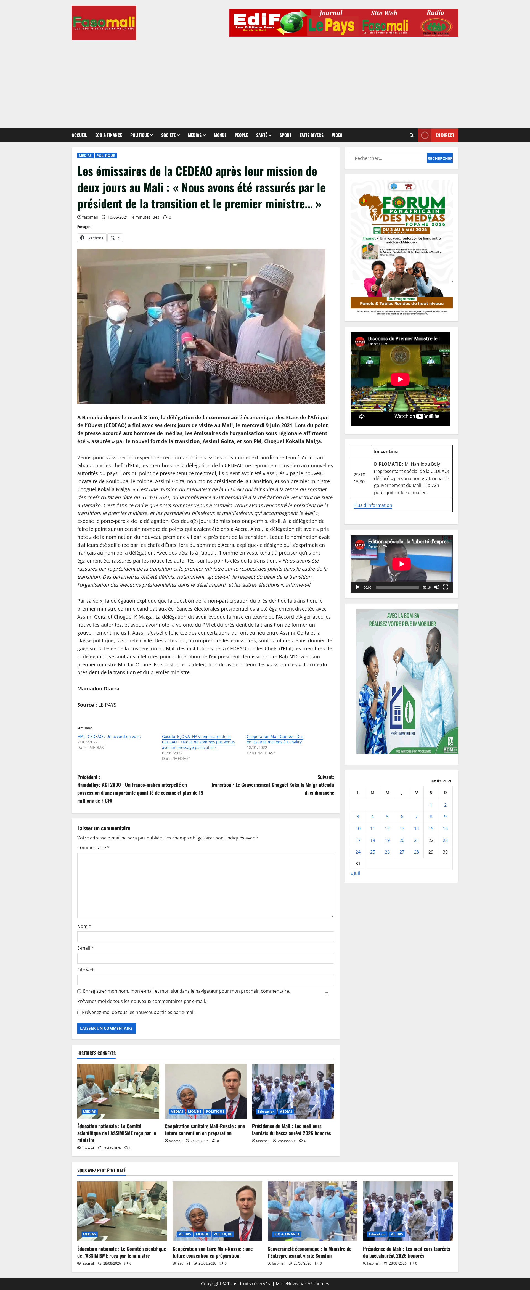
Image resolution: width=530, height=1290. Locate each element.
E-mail (85, 948)
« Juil (355, 873)
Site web (86, 970)
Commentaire (93, 847)
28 (416, 852)
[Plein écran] (445, 587)
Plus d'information (373, 505)
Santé (261, 135)
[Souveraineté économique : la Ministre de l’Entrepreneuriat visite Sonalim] (312, 1211)
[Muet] (436, 587)
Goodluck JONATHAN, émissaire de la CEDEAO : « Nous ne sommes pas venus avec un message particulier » (198, 742)
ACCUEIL (79, 135)
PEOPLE (241, 135)
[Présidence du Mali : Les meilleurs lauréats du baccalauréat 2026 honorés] (293, 1091)
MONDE (220, 135)
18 (372, 840)
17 (358, 840)
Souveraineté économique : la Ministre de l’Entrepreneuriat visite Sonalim (309, 1252)
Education (266, 1111)
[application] (402, 564)
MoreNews (287, 1284)
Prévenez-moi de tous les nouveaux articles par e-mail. (138, 1012)
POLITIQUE (139, 135)
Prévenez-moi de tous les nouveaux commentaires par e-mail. (141, 1001)
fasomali (90, 217)
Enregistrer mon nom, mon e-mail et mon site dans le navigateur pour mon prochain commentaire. (186, 991)
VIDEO (337, 135)
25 (372, 852)
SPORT (286, 135)
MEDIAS (195, 135)
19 (387, 840)
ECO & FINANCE (108, 135)
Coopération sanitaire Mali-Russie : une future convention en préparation (205, 1129)
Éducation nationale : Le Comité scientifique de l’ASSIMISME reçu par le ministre (116, 1132)
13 (401, 828)
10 (358, 828)
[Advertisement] (265, 81)
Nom (84, 926)
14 (416, 828)
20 (401, 840)
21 (416, 840)
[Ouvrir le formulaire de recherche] (412, 135)
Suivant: (272, 784)
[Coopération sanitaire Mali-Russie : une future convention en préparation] (206, 1091)
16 (445, 828)
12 (387, 828)
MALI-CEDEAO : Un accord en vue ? (109, 736)
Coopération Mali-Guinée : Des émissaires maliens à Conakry (275, 739)
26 (387, 852)
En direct (445, 135)
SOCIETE (168, 135)
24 (358, 852)
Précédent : (140, 788)
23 (445, 840)
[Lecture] (358, 587)
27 (401, 852)
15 (430, 828)
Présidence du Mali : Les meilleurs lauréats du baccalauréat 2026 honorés (291, 1129)
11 (372, 828)
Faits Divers (312, 135)
